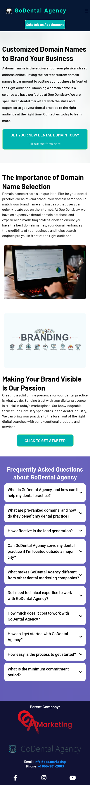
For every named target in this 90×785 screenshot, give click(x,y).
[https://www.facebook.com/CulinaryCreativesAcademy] (16, 777)
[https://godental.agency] (35, 11)
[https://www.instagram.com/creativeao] (45, 777)
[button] (86, 11)
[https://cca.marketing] (45, 723)
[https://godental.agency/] (45, 749)
